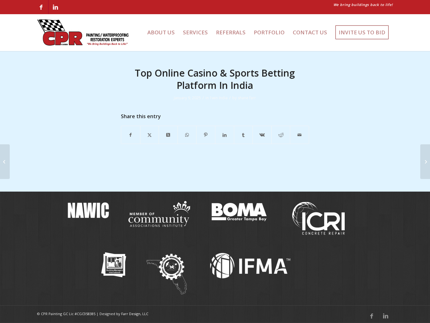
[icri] (318, 218)
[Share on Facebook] (130, 135)
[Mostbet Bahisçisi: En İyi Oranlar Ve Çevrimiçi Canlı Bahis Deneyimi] (5, 161)
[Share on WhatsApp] (187, 135)
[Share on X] (149, 135)
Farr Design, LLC (134, 313)
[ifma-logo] (252, 265)
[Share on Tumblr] (243, 135)
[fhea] (167, 274)
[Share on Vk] (262, 135)
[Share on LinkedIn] (224, 135)
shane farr (247, 98)
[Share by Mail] (299, 135)
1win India (219, 98)
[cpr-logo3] (83, 32)
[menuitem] (161, 32)
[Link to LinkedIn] (55, 7)
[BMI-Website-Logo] (113, 264)
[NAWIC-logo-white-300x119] (87, 210)
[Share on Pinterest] (205, 135)
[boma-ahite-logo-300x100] (239, 211)
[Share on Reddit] (281, 135)
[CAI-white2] (159, 214)
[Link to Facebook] (41, 7)
